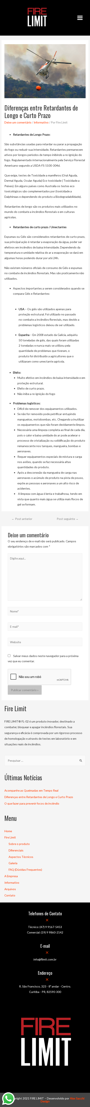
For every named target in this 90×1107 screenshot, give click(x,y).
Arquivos (10, 889)
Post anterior (22, 519)
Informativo (41, 122)
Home (8, 831)
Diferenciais (16, 850)
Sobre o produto (19, 844)
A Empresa (11, 876)
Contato (9, 895)
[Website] (45, 642)
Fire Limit (10, 837)
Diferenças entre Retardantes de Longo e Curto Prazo (38, 797)
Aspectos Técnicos (21, 857)
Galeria (13, 863)
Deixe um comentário (17, 122)
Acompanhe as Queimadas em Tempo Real (31, 790)
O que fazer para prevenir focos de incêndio (31, 803)
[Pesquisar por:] (45, 760)
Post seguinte (67, 519)
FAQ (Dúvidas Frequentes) (25, 869)
